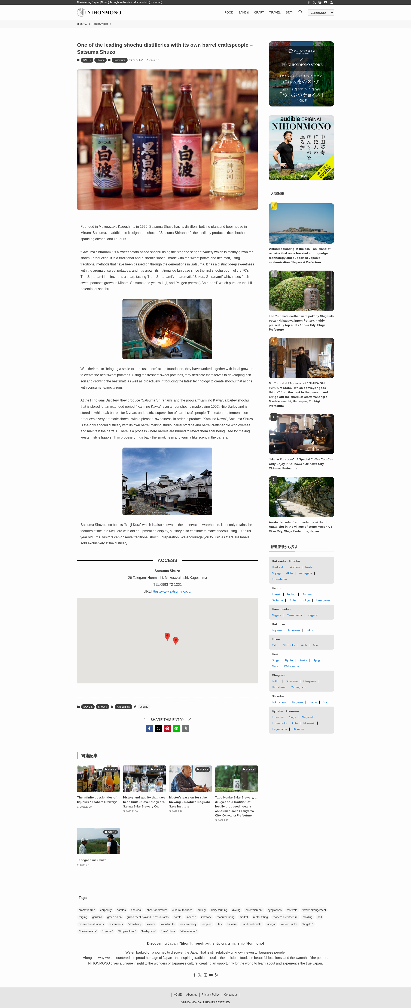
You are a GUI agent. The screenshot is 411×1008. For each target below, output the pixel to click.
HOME (177, 994)
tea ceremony (188, 924)
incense (191, 917)
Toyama (277, 630)
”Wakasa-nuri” (188, 931)
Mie (315, 645)
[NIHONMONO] (99, 12)
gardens (97, 917)
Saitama (277, 600)
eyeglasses (275, 910)
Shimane (292, 681)
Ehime (312, 702)
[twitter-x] (314, 2)
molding (307, 917)
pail (319, 917)
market (244, 917)
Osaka (302, 660)
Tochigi (291, 594)
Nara (275, 666)
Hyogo (317, 660)
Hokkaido (278, 567)
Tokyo (306, 600)
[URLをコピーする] (185, 728)
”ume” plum (168, 931)
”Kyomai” (107, 931)
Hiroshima (279, 687)
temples (206, 924)
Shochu (100, 60)
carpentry (106, 910)
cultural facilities (182, 910)
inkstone (206, 917)
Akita (289, 573)
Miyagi (276, 573)
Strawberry (134, 924)
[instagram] (320, 2)
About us (191, 994)
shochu (144, 706)
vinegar (271, 924)
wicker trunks (289, 924)
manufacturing (225, 917)
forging (83, 917)
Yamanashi (294, 615)
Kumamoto (279, 723)
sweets (150, 924)
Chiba (292, 600)
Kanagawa (323, 600)
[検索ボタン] (300, 12)
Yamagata (305, 573)
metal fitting (260, 917)
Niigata (276, 615)
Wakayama (291, 666)
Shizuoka (289, 645)
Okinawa (298, 729)
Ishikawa (294, 630)
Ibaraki (276, 594)
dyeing (236, 910)
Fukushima (279, 579)
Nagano (312, 615)
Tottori (276, 681)
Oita (295, 723)
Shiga (276, 660)
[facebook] (309, 2)
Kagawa (297, 702)
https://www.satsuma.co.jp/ (171, 591)
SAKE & (87, 60)
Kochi (326, 702)
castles (121, 910)
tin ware (232, 924)
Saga (292, 717)
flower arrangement (314, 910)
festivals (292, 910)
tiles (219, 924)
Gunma (307, 594)
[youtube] (325, 2)
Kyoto (289, 660)
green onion (114, 917)
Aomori (295, 567)
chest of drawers (157, 910)
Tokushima (279, 702)
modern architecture (285, 917)
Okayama (309, 681)
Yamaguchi (298, 687)
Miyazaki (309, 723)
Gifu (274, 645)
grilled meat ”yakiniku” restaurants (148, 917)
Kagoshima (119, 60)
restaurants (116, 924)
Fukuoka (278, 717)
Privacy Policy (211, 994)
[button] (176, 641)
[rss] (331, 2)
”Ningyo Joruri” (127, 931)
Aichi (304, 645)
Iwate (309, 567)
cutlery (202, 910)
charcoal (136, 910)
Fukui (309, 630)
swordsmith (167, 924)
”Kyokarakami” (88, 931)
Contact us (231, 994)
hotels (177, 917)
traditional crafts (252, 924)
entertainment (254, 910)
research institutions (91, 924)
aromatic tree (87, 910)
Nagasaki (308, 717)
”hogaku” (307, 924)
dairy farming (219, 910)
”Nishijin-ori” (148, 931)
